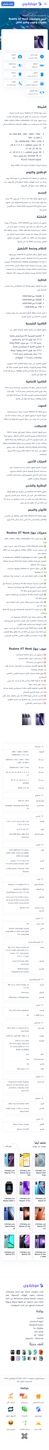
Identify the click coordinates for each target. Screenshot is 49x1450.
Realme (25, 15)
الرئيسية (40, 15)
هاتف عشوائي (8, 3)
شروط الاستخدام (36, 1321)
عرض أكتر (8, 1146)
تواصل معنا (38, 1331)
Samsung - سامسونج (34, 1338)
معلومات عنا (38, 1327)
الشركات (33, 15)
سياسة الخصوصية (36, 1324)
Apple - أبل (38, 1334)
